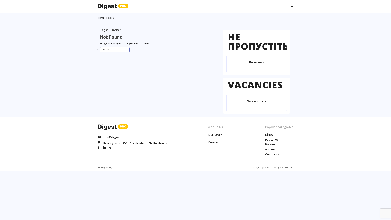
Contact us (216, 142)
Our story (215, 134)
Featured (272, 139)
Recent (270, 144)
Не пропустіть (258, 41)
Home (101, 17)
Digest (270, 134)
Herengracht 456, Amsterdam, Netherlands (135, 143)
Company (272, 154)
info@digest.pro (115, 137)
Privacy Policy (105, 167)
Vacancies (255, 84)
